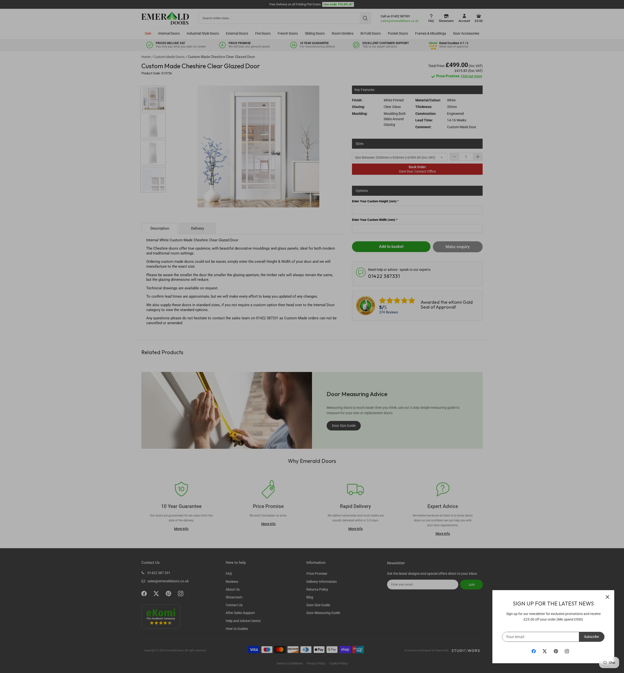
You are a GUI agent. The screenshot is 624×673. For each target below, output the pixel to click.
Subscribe (591, 637)
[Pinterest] (556, 651)
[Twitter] (545, 651)
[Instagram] (567, 651)
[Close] (607, 597)
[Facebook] (534, 651)
